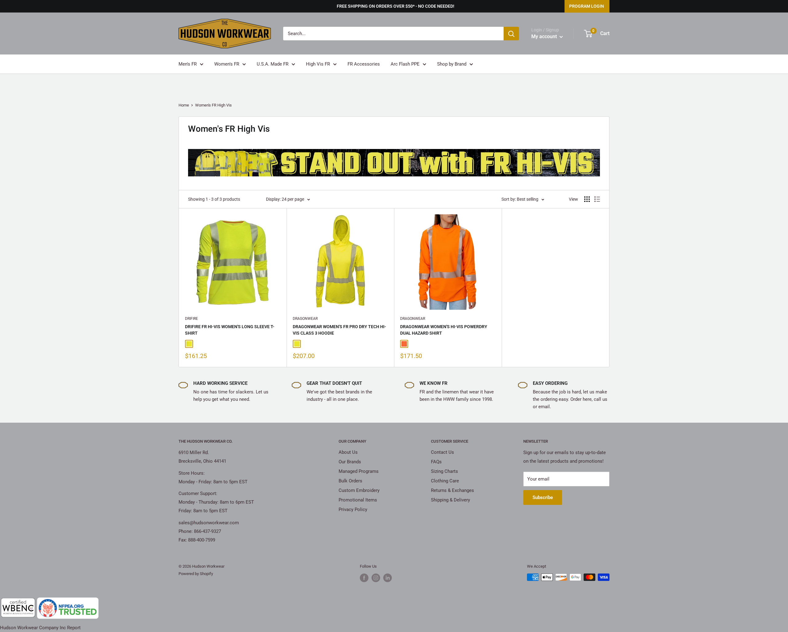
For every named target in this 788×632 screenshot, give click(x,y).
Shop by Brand (451, 64)
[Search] (511, 33)
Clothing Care (445, 481)
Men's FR (188, 64)
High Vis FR (318, 64)
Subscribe (543, 497)
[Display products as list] (597, 199)
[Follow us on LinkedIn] (387, 578)
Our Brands (350, 462)
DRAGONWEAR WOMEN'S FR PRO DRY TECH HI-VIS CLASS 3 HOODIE (339, 330)
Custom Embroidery (359, 490)
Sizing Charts (444, 471)
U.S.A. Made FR (272, 64)
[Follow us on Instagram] (376, 578)
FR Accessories (364, 64)
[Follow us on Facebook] (364, 578)
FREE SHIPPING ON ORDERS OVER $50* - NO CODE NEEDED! (395, 6)
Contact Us (442, 452)
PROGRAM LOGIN (586, 6)
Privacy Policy (353, 509)
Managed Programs (359, 471)
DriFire (191, 318)
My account (544, 36)
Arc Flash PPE (405, 64)
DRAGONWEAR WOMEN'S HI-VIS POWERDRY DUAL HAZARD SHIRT (443, 330)
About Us (348, 452)
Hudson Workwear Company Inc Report (40, 627)
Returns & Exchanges (452, 490)
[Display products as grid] (587, 199)
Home (184, 105)
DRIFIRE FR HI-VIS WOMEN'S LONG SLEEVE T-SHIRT (229, 330)
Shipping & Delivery (450, 500)
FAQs (436, 462)
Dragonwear (305, 318)
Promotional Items (358, 500)
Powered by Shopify (196, 573)
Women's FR (226, 64)
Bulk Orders (350, 481)
